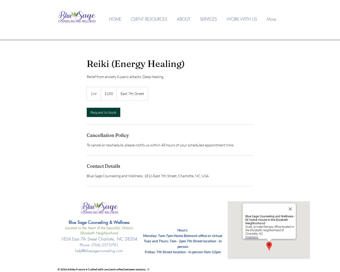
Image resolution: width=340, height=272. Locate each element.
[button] (183, 19)
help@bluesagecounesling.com (99, 250)
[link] (103, 112)
